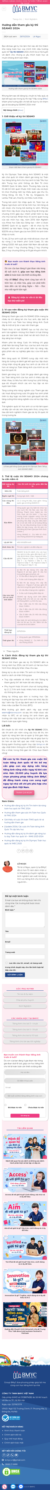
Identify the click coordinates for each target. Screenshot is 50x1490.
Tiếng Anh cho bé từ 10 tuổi (25, 1035)
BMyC (45, 99)
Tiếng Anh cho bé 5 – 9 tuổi (25, 1029)
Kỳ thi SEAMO (17, 52)
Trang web (10, 952)
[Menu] (4, 9)
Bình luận (10, 910)
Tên (7, 931)
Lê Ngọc (37, 36)
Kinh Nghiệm (31, 19)
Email (7, 942)
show (20, 110)
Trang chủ (17, 19)
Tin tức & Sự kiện (25, 994)
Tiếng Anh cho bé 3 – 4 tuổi (25, 1023)
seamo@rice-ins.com (12, 712)
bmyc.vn (41, 744)
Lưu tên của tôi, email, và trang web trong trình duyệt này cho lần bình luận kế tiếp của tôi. (24, 966)
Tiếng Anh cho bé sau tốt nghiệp (25, 1041)
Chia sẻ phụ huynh (25, 1000)
